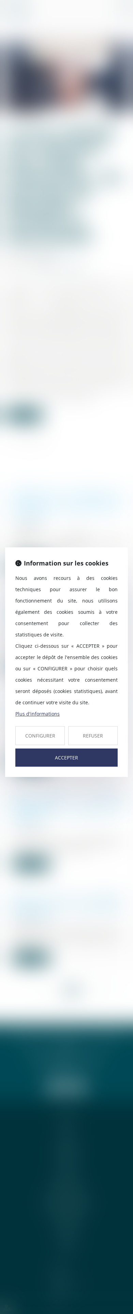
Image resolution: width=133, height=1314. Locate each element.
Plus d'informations (37, 713)
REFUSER (93, 735)
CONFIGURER (40, 735)
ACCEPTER (66, 757)
